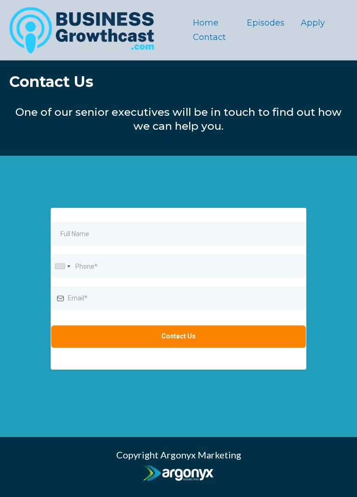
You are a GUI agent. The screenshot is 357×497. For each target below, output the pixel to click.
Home (205, 23)
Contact (209, 37)
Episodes (265, 23)
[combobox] (62, 266)
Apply (313, 23)
